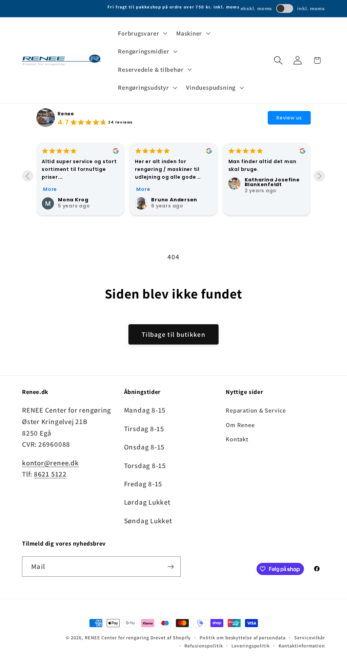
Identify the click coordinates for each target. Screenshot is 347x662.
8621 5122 (50, 474)
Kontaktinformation (302, 645)
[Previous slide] (27, 175)
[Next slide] (319, 175)
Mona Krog (73, 199)
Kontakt (237, 439)
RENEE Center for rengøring (117, 637)
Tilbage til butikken (173, 334)
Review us (289, 117)
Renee (66, 113)
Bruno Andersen (174, 199)
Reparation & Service (256, 410)
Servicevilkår (309, 637)
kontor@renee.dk (50, 462)
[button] (142, 33)
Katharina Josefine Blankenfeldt (272, 182)
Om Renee (240, 425)
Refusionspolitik (203, 645)
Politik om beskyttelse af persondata (243, 637)
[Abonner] (170, 566)
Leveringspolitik (250, 645)
